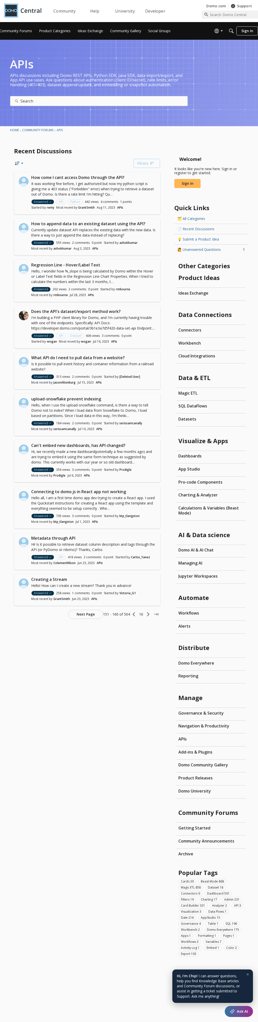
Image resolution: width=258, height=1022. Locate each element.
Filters (142, 163)
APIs (120, 207)
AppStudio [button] (210, 917)
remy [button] (50, 207)
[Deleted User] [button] (129, 377)
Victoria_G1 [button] (127, 593)
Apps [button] (186, 936)
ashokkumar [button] (128, 243)
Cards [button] (187, 881)
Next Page (86, 614)
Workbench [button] (190, 929)
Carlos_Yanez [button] (140, 557)
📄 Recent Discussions (195, 228)
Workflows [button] (190, 942)
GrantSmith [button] (86, 207)
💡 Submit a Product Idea (198, 239)
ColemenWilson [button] (64, 563)
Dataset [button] (75, 336)
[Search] (231, 30)
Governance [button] (191, 923)
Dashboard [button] (218, 893)
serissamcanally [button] (130, 423)
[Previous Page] (134, 614)
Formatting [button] (207, 936)
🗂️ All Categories (191, 218)
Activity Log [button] (190, 948)
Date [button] (187, 917)
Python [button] (75, 202)
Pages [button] (228, 936)
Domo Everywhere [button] (223, 929)
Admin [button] (232, 899)
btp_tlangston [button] (129, 516)
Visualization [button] (191, 911)
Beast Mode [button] (212, 881)
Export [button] (188, 954)
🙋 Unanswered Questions (211, 249)
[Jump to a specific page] (156, 614)
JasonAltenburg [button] (64, 382)
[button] (24, 181)
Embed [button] (213, 948)
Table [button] (213, 923)
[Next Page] (148, 614)
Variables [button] (213, 942)
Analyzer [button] (219, 905)
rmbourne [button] (123, 289)
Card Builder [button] (193, 905)
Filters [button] (187, 899)
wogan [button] (52, 341)
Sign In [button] (188, 183)
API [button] (61, 202)
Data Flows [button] (217, 911)
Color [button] (231, 948)
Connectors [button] (190, 893)
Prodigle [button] (125, 470)
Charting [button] (209, 899)
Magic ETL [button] (191, 887)
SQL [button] (231, 923)
